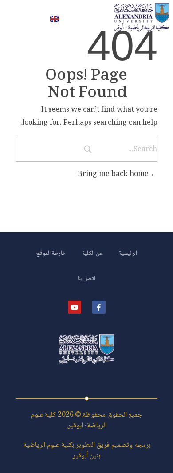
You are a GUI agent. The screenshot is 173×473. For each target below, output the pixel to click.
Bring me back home (114, 174)
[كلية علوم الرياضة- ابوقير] (142, 17)
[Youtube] (74, 307)
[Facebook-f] (99, 307)
